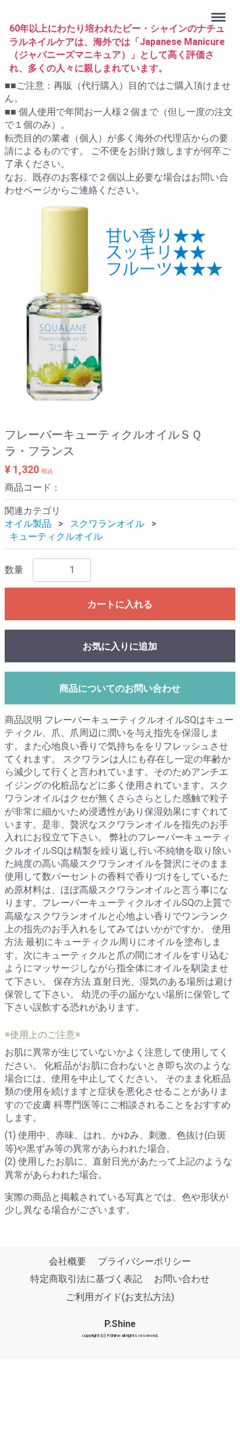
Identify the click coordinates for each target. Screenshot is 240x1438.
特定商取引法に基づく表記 (86, 1278)
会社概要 (67, 1261)
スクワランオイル (107, 523)
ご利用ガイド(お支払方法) (120, 1296)
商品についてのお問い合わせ (120, 688)
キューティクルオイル (56, 536)
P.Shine (120, 1323)
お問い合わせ (182, 1278)
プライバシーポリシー (144, 1261)
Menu (220, 10)
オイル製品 (28, 523)
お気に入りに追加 (120, 646)
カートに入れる (120, 604)
